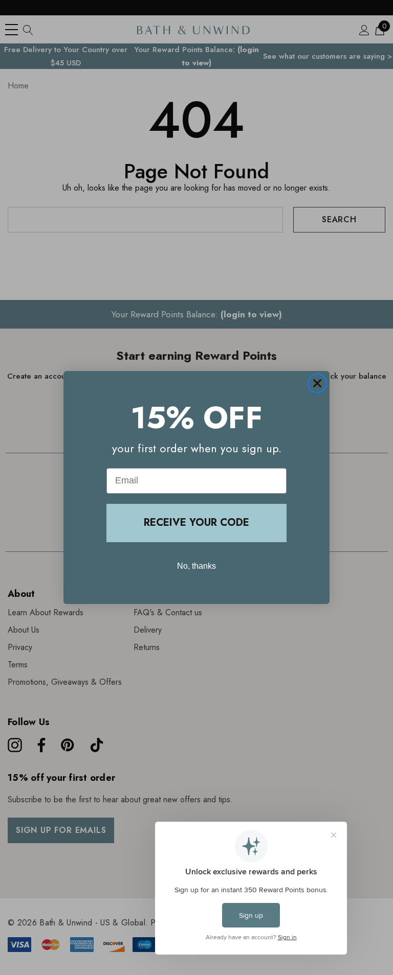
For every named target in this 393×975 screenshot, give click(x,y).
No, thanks (196, 566)
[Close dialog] (317, 383)
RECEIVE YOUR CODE (196, 522)
